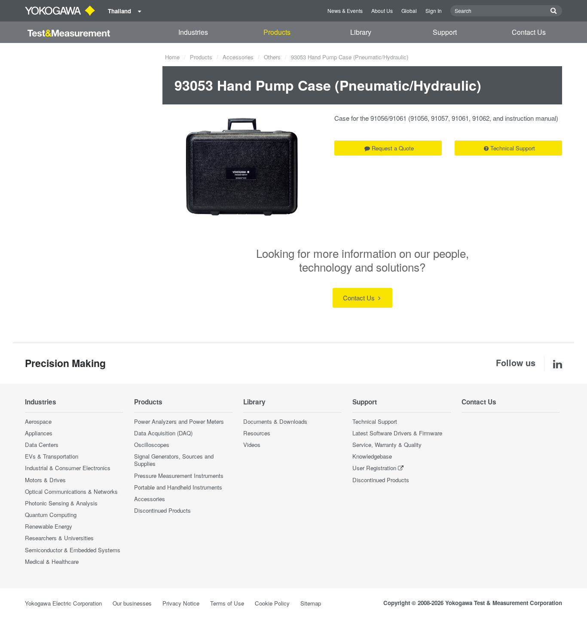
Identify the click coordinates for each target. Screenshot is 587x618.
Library (360, 32)
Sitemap (310, 603)
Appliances (38, 433)
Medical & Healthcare (52, 561)
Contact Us (529, 32)
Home (172, 57)
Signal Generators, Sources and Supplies (174, 460)
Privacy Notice (180, 603)
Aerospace (38, 421)
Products (276, 32)
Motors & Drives (45, 480)
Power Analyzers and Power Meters (179, 421)
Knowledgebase (372, 456)
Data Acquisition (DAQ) (163, 433)
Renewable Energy (48, 526)
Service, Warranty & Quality (387, 445)
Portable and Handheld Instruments (178, 487)
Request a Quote (393, 148)
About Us (382, 10)
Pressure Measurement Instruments (178, 475)
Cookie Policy (272, 603)
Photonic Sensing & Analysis (61, 503)
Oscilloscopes (151, 445)
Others (272, 57)
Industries (193, 32)
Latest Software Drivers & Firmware (397, 433)
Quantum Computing (50, 515)
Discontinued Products (162, 510)
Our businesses (132, 603)
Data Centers (41, 445)
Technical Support (512, 148)
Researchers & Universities (59, 538)
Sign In (433, 10)
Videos (251, 445)
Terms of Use (227, 603)
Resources (256, 433)
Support (445, 32)
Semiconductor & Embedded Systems (72, 550)
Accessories (238, 57)
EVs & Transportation (51, 456)
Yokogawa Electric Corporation (63, 603)
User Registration (374, 468)
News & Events (345, 10)
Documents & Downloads (275, 421)
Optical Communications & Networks (71, 491)
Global (409, 10)
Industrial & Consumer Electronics (67, 468)
